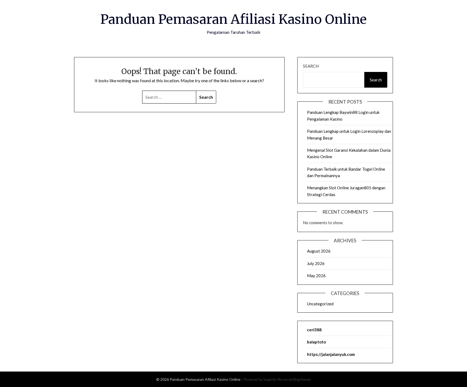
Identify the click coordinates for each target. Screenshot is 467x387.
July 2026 (316, 263)
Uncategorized (320, 303)
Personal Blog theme (294, 379)
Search (311, 66)
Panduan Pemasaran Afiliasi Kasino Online (233, 19)
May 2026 (316, 275)
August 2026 (319, 251)
